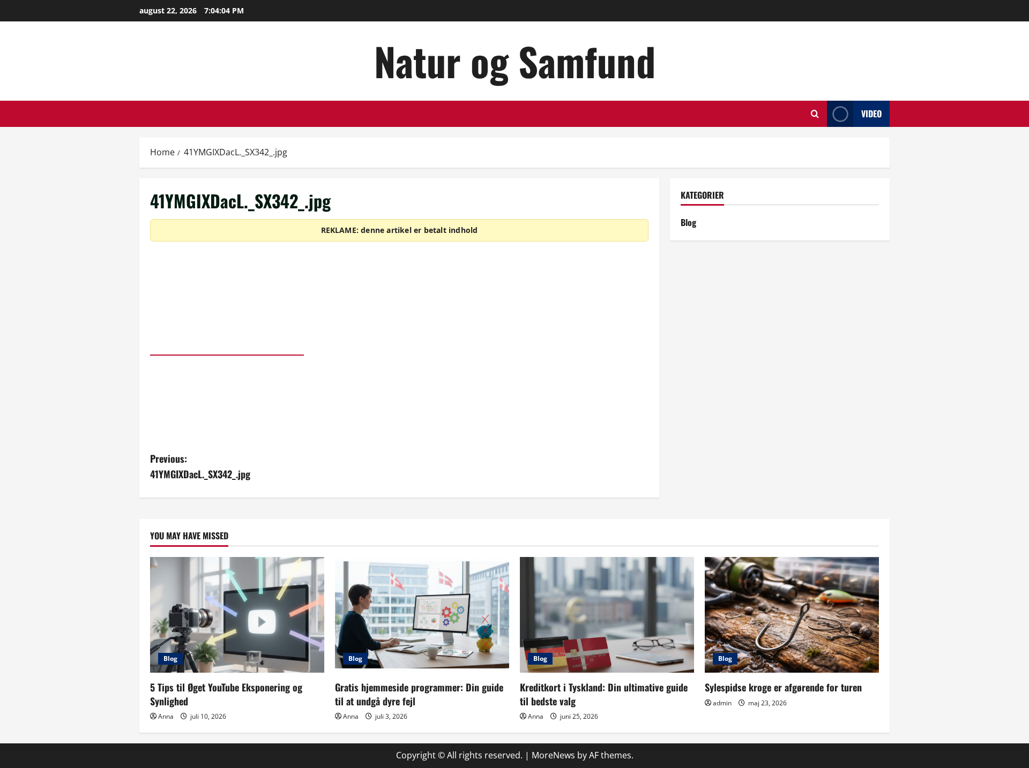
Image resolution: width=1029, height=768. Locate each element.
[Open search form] (815, 113)
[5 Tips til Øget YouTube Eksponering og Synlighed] (237, 615)
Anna (166, 716)
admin (722, 702)
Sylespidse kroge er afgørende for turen (783, 687)
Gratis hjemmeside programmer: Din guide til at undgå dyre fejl (419, 693)
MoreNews (553, 755)
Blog (688, 222)
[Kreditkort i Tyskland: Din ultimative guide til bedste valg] (607, 615)
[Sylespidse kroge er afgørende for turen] (792, 615)
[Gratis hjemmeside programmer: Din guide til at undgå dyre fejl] (422, 615)
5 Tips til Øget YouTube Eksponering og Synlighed (226, 693)
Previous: (200, 466)
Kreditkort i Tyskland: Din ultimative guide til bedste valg (604, 693)
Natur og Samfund (514, 60)
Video (871, 113)
